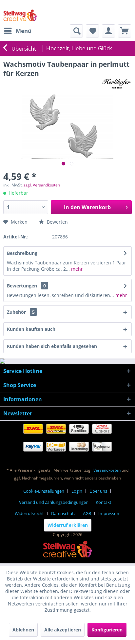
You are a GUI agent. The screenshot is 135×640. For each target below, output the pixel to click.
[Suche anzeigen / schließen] (76, 30)
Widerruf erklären (68, 525)
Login (76, 491)
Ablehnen (23, 630)
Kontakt (103, 502)
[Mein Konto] (108, 30)
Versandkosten (107, 470)
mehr (76, 269)
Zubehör (21, 312)
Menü (23, 31)
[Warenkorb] (124, 30)
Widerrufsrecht (29, 513)
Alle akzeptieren (62, 630)
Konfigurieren (107, 630)
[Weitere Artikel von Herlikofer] (116, 83)
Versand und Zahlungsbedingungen (53, 502)
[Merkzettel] (92, 30)
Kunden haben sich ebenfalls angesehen (52, 346)
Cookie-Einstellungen (43, 491)
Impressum (109, 513)
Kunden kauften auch (31, 329)
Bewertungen (22, 286)
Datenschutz (63, 513)
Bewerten (57, 222)
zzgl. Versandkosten (42, 185)
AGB (87, 513)
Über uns (98, 491)
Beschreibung (22, 253)
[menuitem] (17, 30)
